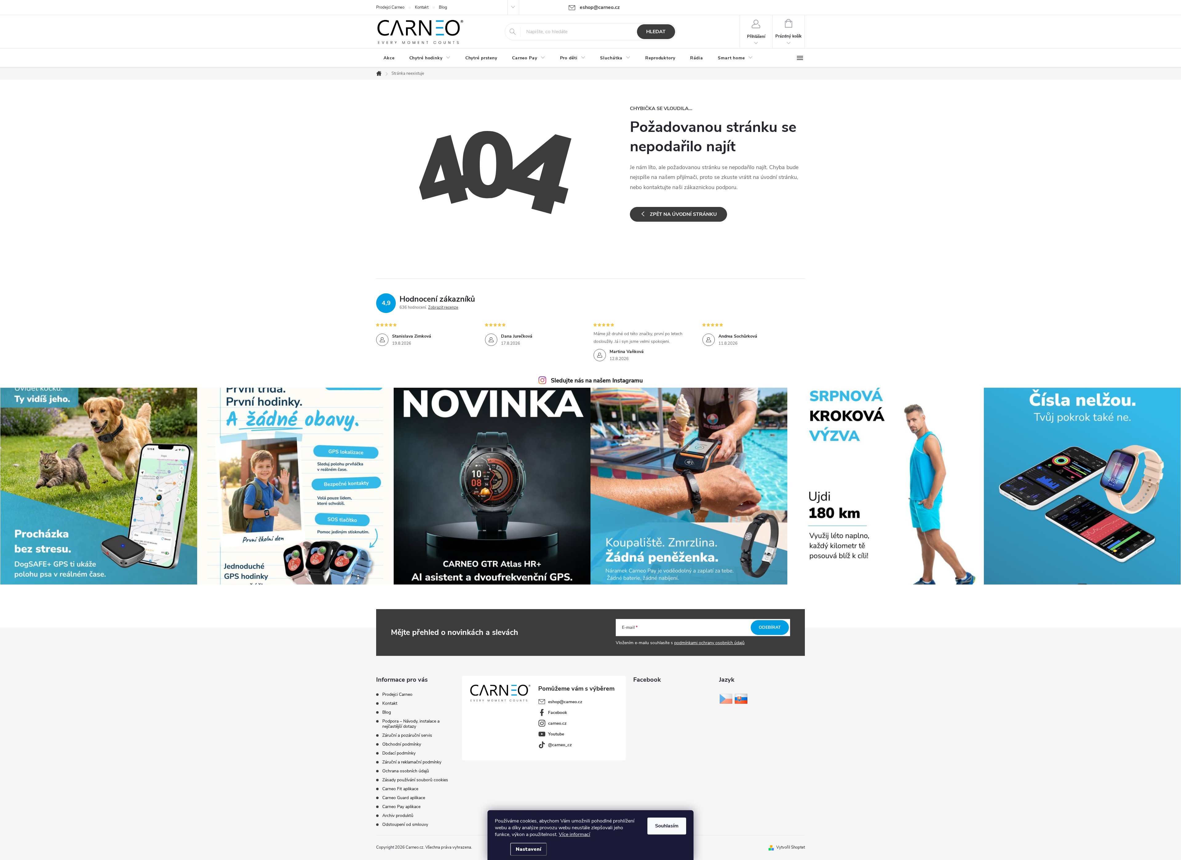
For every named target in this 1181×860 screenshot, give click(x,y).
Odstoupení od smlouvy (405, 824)
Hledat (656, 31)
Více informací (574, 834)
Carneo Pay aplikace (401, 807)
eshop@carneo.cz (565, 702)
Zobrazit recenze (443, 307)
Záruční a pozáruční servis (407, 735)
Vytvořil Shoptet (790, 847)
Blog (443, 7)
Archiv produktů (397, 815)
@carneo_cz (560, 745)
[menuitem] (389, 58)
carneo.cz (557, 723)
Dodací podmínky (399, 753)
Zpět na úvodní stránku (683, 214)
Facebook (557, 712)
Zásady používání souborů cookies (415, 780)
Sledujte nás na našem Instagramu (597, 381)
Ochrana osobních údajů (405, 771)
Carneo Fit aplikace (400, 789)
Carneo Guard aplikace (403, 798)
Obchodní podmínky (401, 744)
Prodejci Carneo (390, 7)
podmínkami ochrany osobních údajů (709, 643)
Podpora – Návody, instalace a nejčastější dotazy (410, 723)
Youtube (556, 734)
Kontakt (421, 7)
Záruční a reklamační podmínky (411, 762)
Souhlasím (666, 825)
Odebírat (770, 627)
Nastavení (528, 849)
